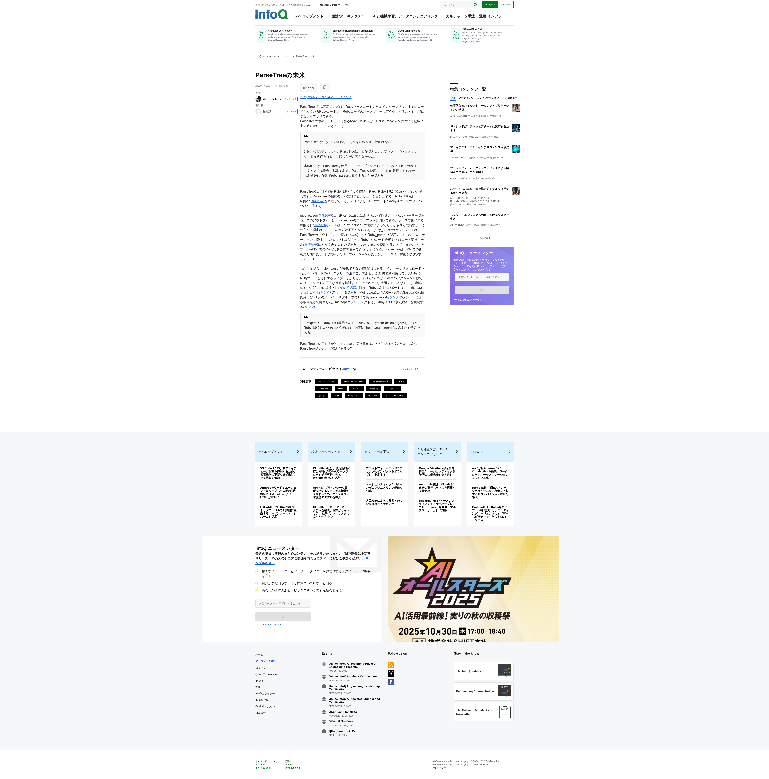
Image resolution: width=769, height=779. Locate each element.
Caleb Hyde (457, 225)
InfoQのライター (265, 693)
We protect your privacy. (467, 299)
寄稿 (258, 687)
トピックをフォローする (407, 369)
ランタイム (392, 388)
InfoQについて (263, 700)
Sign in (506, 4)
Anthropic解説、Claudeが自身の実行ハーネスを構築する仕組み (437, 487)
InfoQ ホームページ (265, 56)
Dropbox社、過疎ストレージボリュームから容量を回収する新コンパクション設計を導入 (490, 492)
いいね (311, 87)
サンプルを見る (481, 269)
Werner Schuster (272, 99)
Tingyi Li (496, 201)
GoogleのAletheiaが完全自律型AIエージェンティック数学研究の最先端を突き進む (437, 471)
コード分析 (324, 388)
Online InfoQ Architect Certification (353, 676)
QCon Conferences (266, 674)
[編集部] (258, 112)
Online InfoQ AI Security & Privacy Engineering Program (352, 665)
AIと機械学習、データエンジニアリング (405, 16)
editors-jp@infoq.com (292, 766)
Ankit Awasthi (459, 116)
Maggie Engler (479, 201)
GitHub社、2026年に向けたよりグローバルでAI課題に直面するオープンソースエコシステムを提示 (278, 511)
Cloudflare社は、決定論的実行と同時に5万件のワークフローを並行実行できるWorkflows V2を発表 (331, 473)
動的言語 (374, 388)
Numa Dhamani (459, 201)
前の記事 (484, 238)
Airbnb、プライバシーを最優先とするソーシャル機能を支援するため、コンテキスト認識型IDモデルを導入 (331, 492)
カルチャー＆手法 (460, 16)
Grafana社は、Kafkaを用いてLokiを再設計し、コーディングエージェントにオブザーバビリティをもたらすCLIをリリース (490, 513)
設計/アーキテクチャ (348, 16)
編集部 (267, 111)
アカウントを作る (265, 661)
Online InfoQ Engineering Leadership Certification (354, 687)
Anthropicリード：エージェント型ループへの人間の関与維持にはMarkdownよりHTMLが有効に (278, 492)
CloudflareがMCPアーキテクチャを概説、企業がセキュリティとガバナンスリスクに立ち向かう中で (331, 511)
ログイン (261, 667)
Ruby (340, 388)
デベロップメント (309, 16)
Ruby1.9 (372, 395)
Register (490, 4)
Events (259, 680)
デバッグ (357, 388)
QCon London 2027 (342, 731)
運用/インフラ (490, 16)
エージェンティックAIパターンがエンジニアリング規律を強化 (384, 487)
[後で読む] (325, 87)
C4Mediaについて (265, 706)
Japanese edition (328, 4)
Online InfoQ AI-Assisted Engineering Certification (354, 700)
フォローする (291, 99)
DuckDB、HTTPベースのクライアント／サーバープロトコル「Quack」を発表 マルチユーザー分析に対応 (437, 505)
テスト (322, 395)
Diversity (260, 712)
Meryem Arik (481, 198)
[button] (482, 290)
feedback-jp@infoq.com (263, 766)
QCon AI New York (341, 721)
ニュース (286, 56)
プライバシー (439, 767)
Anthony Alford (460, 198)
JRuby (400, 381)
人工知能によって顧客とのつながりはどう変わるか (384, 502)
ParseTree (353, 395)
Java (346, 369)
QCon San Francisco (343, 711)
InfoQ (454, 178)
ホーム (259, 654)
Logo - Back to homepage (271, 14)
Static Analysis (394, 395)
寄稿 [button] (346, 5)
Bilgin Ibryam (458, 137)
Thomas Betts (459, 157)
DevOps (477, 451)
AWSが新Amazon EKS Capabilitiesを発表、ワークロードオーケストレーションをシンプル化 (490, 473)
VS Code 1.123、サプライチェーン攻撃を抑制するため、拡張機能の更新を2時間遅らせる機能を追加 (278, 473)
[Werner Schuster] (258, 99)
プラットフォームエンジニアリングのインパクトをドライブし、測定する (384, 471)
